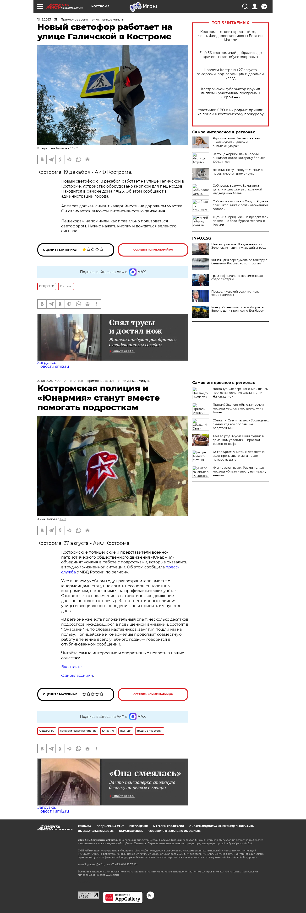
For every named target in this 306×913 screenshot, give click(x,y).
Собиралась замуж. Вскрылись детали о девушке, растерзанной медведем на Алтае (237, 189)
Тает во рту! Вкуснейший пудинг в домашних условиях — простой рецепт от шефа (238, 440)
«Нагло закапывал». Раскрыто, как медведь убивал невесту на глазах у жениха (239, 471)
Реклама (84, 826)
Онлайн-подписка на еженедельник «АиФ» (221, 826)
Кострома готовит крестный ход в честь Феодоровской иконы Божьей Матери (230, 36)
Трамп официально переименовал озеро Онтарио (237, 277)
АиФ (74, 148)
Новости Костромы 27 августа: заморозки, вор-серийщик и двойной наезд (230, 74)
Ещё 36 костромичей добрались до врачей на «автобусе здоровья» (230, 55)
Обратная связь (131, 831)
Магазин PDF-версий (168, 826)
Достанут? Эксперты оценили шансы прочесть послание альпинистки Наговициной (240, 392)
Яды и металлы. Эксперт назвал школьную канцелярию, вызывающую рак (236, 142)
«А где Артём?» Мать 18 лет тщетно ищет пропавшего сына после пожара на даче (239, 455)
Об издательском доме (96, 831)
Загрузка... (47, 362)
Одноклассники (77, 675)
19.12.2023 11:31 (47, 19)
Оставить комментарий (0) (153, 249)
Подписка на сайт (110, 826)
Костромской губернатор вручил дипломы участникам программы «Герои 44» (230, 93)
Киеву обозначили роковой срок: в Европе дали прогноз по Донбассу (237, 309)
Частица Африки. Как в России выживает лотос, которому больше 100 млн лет (239, 157)
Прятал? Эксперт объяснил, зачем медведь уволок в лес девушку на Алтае (238, 408)
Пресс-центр (138, 826)
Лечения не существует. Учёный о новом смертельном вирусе (238, 171)
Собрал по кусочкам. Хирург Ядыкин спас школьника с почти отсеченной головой (240, 205)
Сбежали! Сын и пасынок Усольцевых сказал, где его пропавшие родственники (241, 424)
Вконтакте (71, 667)
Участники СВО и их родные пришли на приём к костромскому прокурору (230, 112)
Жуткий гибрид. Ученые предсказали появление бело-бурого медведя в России (240, 220)
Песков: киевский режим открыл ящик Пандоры (235, 293)
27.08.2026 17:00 (48, 381)
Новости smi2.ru (53, 366)
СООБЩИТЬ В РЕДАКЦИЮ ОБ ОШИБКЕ (174, 831)
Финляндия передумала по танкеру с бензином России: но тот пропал (239, 261)
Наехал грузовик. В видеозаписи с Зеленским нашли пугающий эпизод (238, 246)
